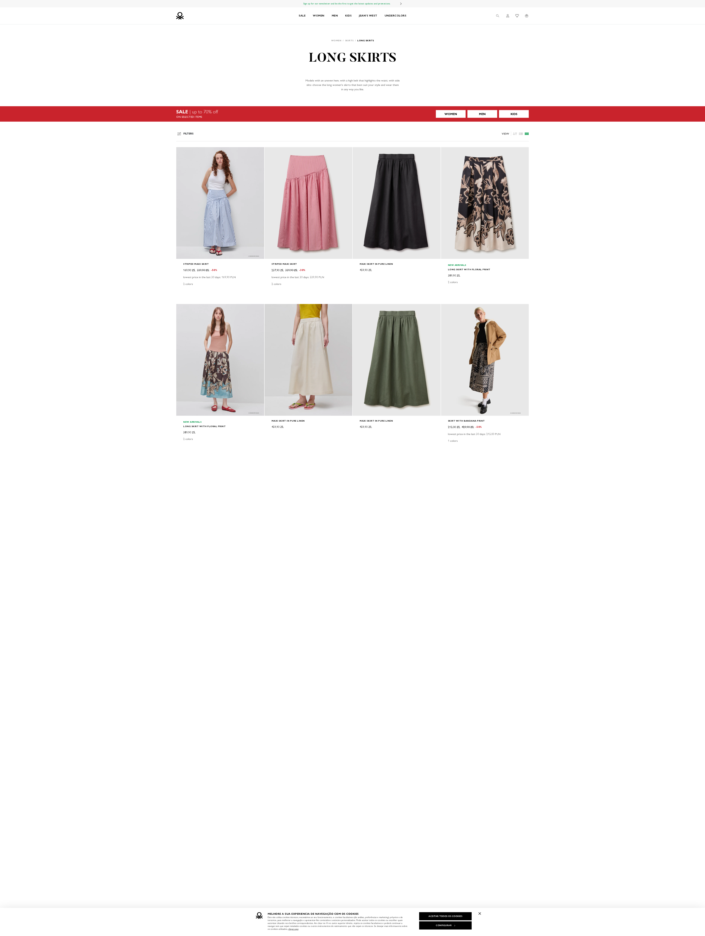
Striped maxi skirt (196, 264)
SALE (302, 15)
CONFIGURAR (444, 925)
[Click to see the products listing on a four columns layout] (521, 134)
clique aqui (293, 929)
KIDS (348, 15)
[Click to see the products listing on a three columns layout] (527, 134)
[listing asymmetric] (515, 134)
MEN (335, 15)
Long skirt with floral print (469, 269)
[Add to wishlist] (182, 152)
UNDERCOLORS (395, 15)
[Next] (401, 4)
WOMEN (318, 15)
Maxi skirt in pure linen (376, 264)
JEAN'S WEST (368, 15)
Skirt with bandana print (466, 420)
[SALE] (352, 114)
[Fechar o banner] (479, 913)
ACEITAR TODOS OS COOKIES (445, 916)
